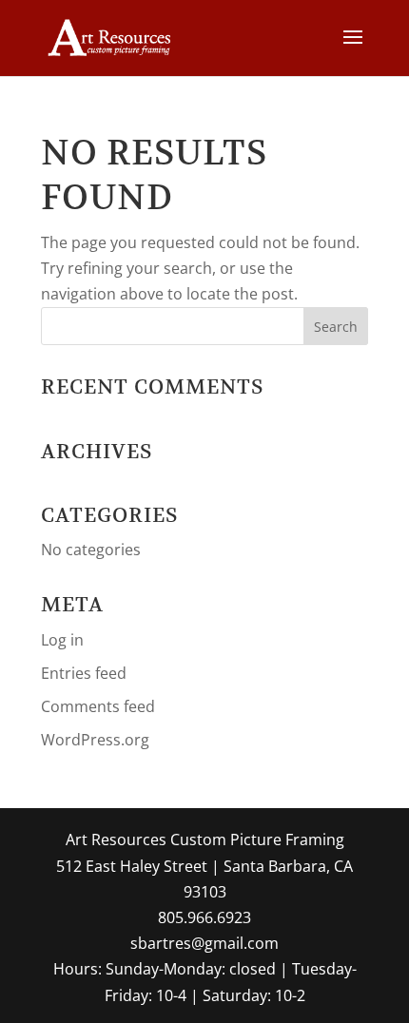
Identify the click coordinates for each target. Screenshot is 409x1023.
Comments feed (98, 706)
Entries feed (84, 673)
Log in (62, 639)
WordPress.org (95, 739)
